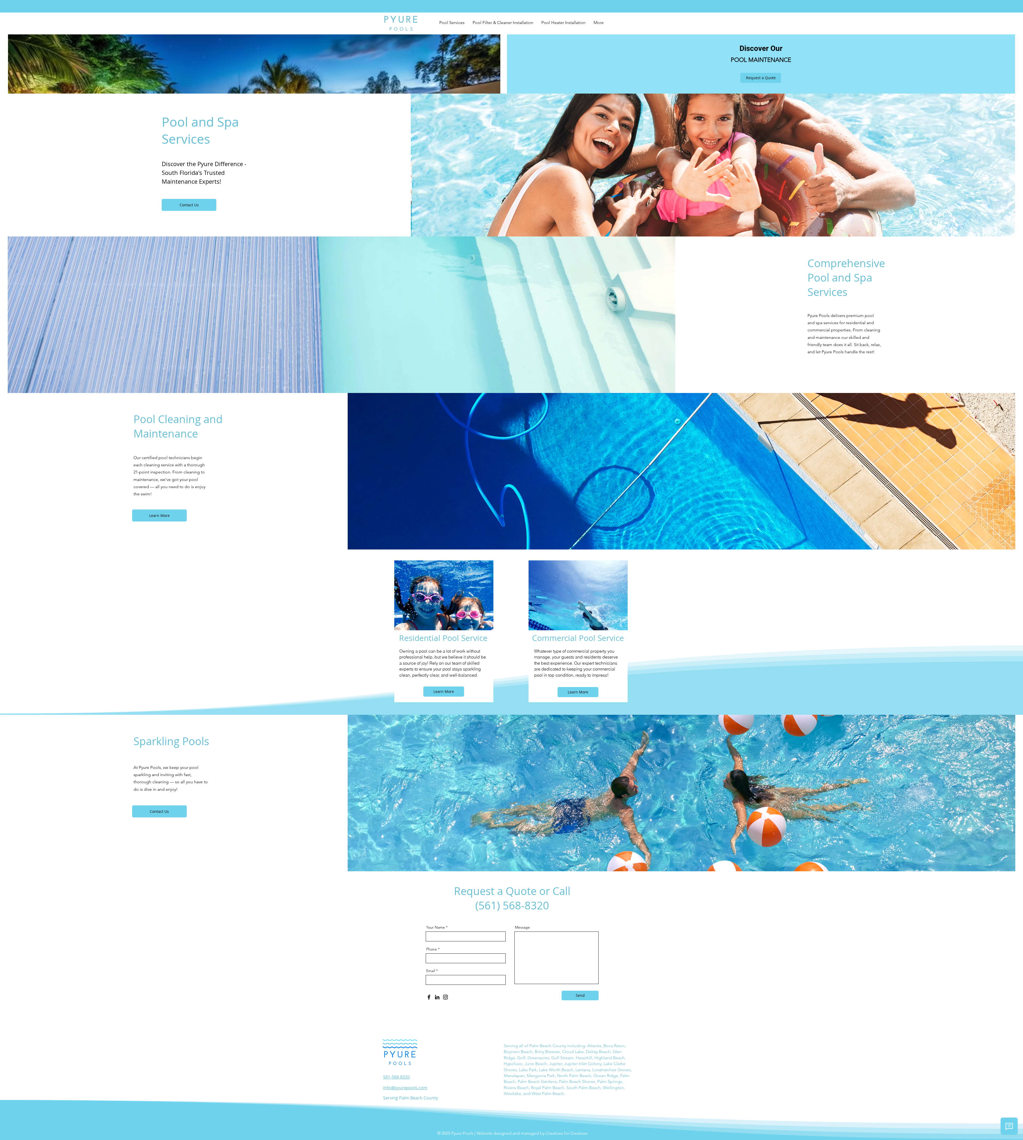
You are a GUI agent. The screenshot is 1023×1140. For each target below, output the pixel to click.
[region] (444, 625)
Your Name (435, 927)
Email (430, 971)
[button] (452, 23)
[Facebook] (429, 997)
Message (522, 927)
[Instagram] (445, 997)
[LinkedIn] (437, 997)
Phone (431, 949)
